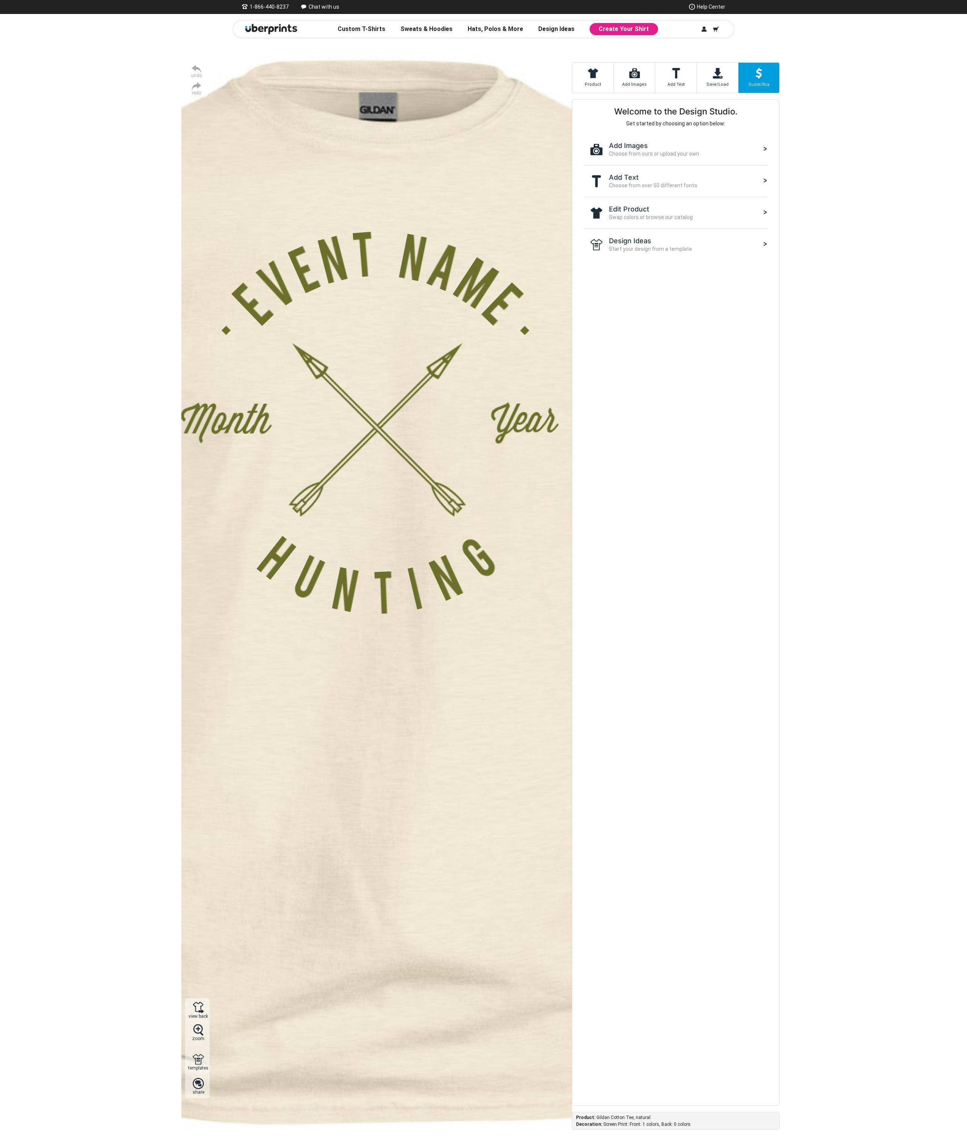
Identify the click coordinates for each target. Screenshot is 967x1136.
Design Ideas (556, 28)
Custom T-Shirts (361, 28)
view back (198, 1016)
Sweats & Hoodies (426, 28)
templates (198, 1067)
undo (196, 75)
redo (196, 92)
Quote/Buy (758, 84)
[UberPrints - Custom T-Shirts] (271, 29)
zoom (198, 1038)
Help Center (711, 7)
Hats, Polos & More (495, 28)
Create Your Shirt (624, 28)
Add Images (634, 84)
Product (593, 84)
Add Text (675, 84)
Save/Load (717, 84)
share (198, 1092)
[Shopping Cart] (716, 29)
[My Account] (704, 29)
